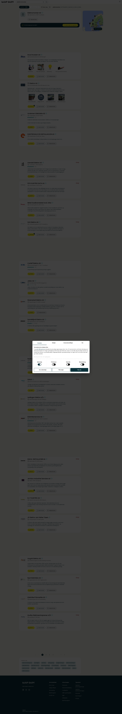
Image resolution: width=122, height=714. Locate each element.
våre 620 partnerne (40, 349)
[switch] (54, 364)
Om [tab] (82, 342)
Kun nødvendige (42, 369)
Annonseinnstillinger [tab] (68, 342)
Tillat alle (79, 369)
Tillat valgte (61, 369)
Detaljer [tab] (54, 342)
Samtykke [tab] (39, 343)
